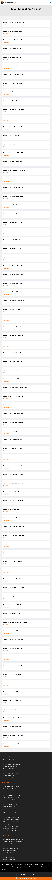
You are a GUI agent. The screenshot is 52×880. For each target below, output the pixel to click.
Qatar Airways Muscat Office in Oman (10, 848)
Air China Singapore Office (8, 775)
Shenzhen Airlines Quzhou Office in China (12, 318)
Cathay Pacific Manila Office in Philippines (11, 777)
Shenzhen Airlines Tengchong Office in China (13, 153)
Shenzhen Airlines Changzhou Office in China (13, 109)
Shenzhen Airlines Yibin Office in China (12, 257)
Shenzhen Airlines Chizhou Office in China (13, 92)
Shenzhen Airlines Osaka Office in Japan (12, 700)
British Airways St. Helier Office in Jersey (11, 819)
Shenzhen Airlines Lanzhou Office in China (13, 657)
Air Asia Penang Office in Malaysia (9, 850)
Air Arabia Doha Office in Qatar (9, 802)
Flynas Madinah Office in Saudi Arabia (10, 859)
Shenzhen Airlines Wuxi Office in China (12, 726)
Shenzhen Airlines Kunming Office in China (13, 335)
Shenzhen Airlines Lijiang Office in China (12, 561)
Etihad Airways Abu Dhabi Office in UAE (11, 773)
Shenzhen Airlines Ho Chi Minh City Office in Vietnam (15, 718)
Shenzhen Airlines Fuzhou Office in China (12, 439)
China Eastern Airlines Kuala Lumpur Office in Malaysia (13, 839)
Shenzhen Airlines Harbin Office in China (12, 231)
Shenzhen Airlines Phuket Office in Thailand (13, 570)
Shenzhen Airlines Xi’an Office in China (12, 57)
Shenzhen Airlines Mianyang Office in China (13, 735)
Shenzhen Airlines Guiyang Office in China (13, 187)
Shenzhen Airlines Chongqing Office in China (13, 431)
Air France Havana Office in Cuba (9, 857)
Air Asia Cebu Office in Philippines (9, 790)
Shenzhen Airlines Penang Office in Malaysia (13, 587)
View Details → (6, 24)
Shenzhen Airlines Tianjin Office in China (12, 361)
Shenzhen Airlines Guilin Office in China (12, 135)
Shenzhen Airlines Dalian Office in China (12, 31)
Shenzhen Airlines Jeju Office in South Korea (13, 22)
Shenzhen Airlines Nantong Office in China (13, 413)
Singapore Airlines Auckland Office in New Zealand (13, 841)
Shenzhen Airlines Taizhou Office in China (12, 518)
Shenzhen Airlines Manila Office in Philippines (13, 683)
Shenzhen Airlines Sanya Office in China (12, 309)
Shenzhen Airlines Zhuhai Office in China (12, 205)
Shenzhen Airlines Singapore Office (11, 405)
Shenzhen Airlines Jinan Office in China (12, 144)
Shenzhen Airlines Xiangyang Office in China (13, 179)
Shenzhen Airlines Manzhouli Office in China (13, 465)
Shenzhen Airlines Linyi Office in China (12, 674)
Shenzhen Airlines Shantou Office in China (12, 83)
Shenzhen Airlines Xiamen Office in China (12, 448)
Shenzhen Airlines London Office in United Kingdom (15, 387)
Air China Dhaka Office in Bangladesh (10, 852)
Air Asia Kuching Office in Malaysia (10, 780)
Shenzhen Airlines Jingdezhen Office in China (13, 379)
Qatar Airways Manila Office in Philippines (11, 797)
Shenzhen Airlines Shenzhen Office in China (13, 127)
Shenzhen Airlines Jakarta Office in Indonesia (13, 526)
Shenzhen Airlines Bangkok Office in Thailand (13, 422)
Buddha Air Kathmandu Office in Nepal (10, 826)
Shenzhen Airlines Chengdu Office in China (13, 292)
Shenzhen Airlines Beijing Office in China (12, 709)
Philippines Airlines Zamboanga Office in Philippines (13, 812)
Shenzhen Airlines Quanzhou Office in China (13, 48)
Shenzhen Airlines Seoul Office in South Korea (14, 535)
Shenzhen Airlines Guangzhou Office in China (13, 605)
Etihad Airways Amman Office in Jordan (11, 817)
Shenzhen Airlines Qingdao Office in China (13, 352)
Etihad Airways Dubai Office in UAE (10, 804)
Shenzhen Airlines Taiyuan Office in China (12, 370)
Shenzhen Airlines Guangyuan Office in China (13, 665)
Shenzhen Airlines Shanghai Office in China (13, 692)
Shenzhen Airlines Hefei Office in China (12, 613)
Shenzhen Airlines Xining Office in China (12, 161)
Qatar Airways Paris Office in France (10, 762)
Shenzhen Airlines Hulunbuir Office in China (13, 274)
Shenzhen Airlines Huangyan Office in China (13, 509)
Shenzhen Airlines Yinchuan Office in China (13, 631)
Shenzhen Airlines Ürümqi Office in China (12, 492)
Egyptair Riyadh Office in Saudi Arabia (10, 766)
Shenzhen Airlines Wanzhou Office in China (13, 100)
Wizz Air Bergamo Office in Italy (9, 824)
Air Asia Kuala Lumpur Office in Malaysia (11, 786)
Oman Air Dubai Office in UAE (9, 855)
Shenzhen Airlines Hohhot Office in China (12, 344)
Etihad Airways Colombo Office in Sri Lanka (11, 795)
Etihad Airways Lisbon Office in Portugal (11, 768)
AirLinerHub (22, 12)
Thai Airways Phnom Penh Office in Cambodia (12, 771)
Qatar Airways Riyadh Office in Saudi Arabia (11, 833)
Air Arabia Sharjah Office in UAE (9, 828)
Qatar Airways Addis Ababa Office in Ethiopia (12, 815)
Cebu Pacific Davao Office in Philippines (10, 793)
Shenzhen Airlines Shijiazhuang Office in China (14, 170)
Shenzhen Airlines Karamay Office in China (13, 483)
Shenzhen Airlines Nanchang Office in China (13, 74)
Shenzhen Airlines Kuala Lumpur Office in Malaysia (15, 622)
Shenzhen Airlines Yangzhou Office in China (13, 40)
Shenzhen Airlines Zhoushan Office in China (13, 118)
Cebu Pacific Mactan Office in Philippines (11, 830)
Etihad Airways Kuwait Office (9, 759)
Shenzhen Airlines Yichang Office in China (12, 326)
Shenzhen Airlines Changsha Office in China (13, 222)
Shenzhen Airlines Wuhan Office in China (12, 457)
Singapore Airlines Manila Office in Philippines (12, 799)
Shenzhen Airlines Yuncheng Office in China (13, 578)
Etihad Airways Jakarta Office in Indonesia (11, 764)
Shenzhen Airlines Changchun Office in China (13, 266)
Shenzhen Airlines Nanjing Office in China (12, 283)
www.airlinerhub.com (24, 874)
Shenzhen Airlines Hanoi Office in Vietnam (13, 639)
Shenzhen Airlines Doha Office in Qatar (12, 248)
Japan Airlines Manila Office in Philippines (11, 843)
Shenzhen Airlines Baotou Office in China (12, 239)
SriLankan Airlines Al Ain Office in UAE (10, 821)
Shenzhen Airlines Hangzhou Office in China (13, 500)
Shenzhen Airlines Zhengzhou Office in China (13, 300)
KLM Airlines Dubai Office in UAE (9, 846)
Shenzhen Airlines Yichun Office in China (12, 552)
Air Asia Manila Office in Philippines (10, 788)
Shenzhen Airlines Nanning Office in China (13, 196)
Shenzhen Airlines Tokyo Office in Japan (12, 596)
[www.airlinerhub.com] (8, 2)
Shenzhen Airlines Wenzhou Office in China (13, 396)
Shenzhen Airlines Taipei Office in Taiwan (12, 544)
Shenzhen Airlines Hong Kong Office (11, 744)
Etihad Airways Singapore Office (9, 806)
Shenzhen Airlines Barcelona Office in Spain (13, 648)
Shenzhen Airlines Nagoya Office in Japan (12, 213)
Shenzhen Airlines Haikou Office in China (12, 66)
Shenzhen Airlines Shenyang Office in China (13, 474)
